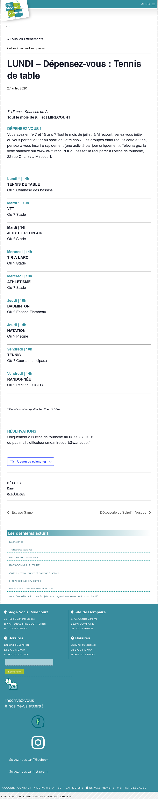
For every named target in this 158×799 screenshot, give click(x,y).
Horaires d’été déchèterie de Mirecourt (31, 588)
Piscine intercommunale (23, 557)
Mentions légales (131, 787)
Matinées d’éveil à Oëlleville (25, 580)
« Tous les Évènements (25, 38)
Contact (24, 787)
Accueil (8, 787)
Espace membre (101, 787)
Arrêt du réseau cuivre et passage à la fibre (34, 572)
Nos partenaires (47, 787)
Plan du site (74, 787)
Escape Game (22, 512)
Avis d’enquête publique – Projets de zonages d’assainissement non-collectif (53, 596)
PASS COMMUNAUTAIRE (24, 565)
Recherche (14, 671)
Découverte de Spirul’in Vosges (123, 512)
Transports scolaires (20, 549)
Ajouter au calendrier (31, 461)
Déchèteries (16, 541)
